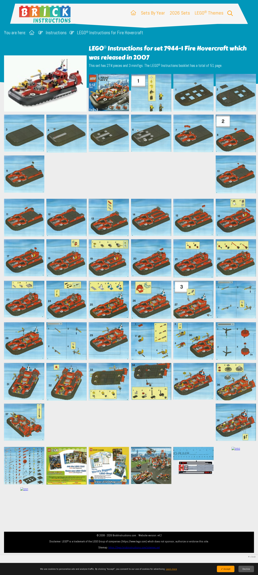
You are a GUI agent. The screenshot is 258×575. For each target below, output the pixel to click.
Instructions (56, 33)
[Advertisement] (131, 175)
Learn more (171, 569)
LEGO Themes (209, 13)
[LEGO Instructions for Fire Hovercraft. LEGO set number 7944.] (109, 93)
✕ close (252, 557)
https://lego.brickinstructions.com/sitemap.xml (134, 547)
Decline (246, 569)
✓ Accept (225, 569)
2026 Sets (180, 13)
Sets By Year (153, 13)
